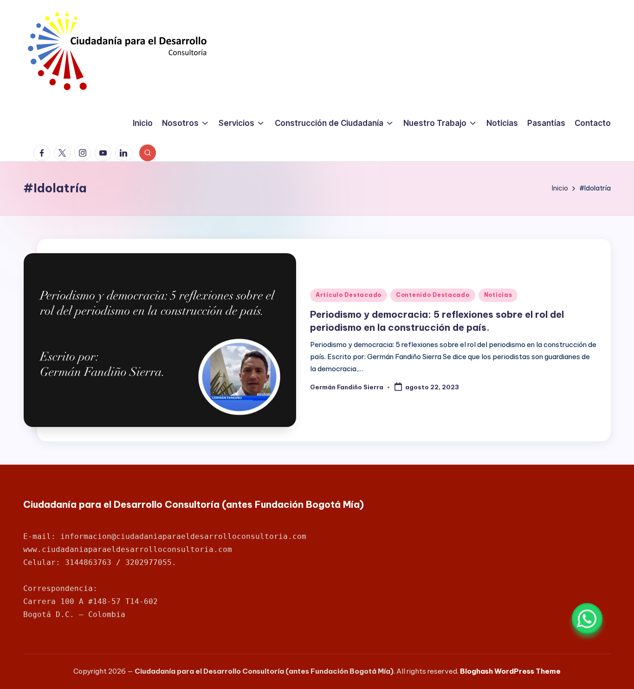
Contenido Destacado (433, 294)
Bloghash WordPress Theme (510, 671)
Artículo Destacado (349, 294)
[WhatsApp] (587, 618)
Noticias (498, 294)
